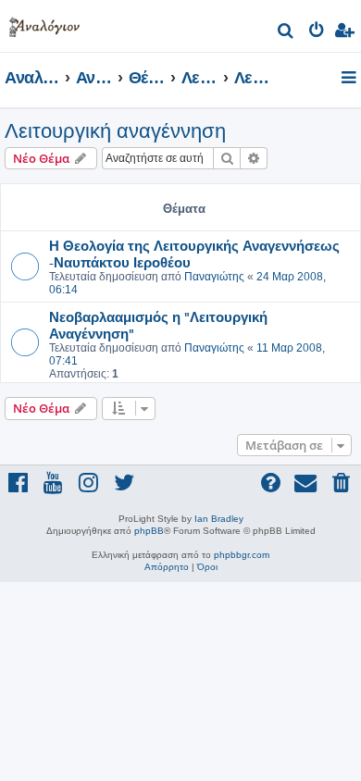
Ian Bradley (218, 519)
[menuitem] (286, 32)
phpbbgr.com (241, 555)
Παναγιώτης (214, 276)
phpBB (149, 531)
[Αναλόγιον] (44, 24)
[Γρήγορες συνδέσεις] (350, 78)
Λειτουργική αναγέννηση (115, 131)
